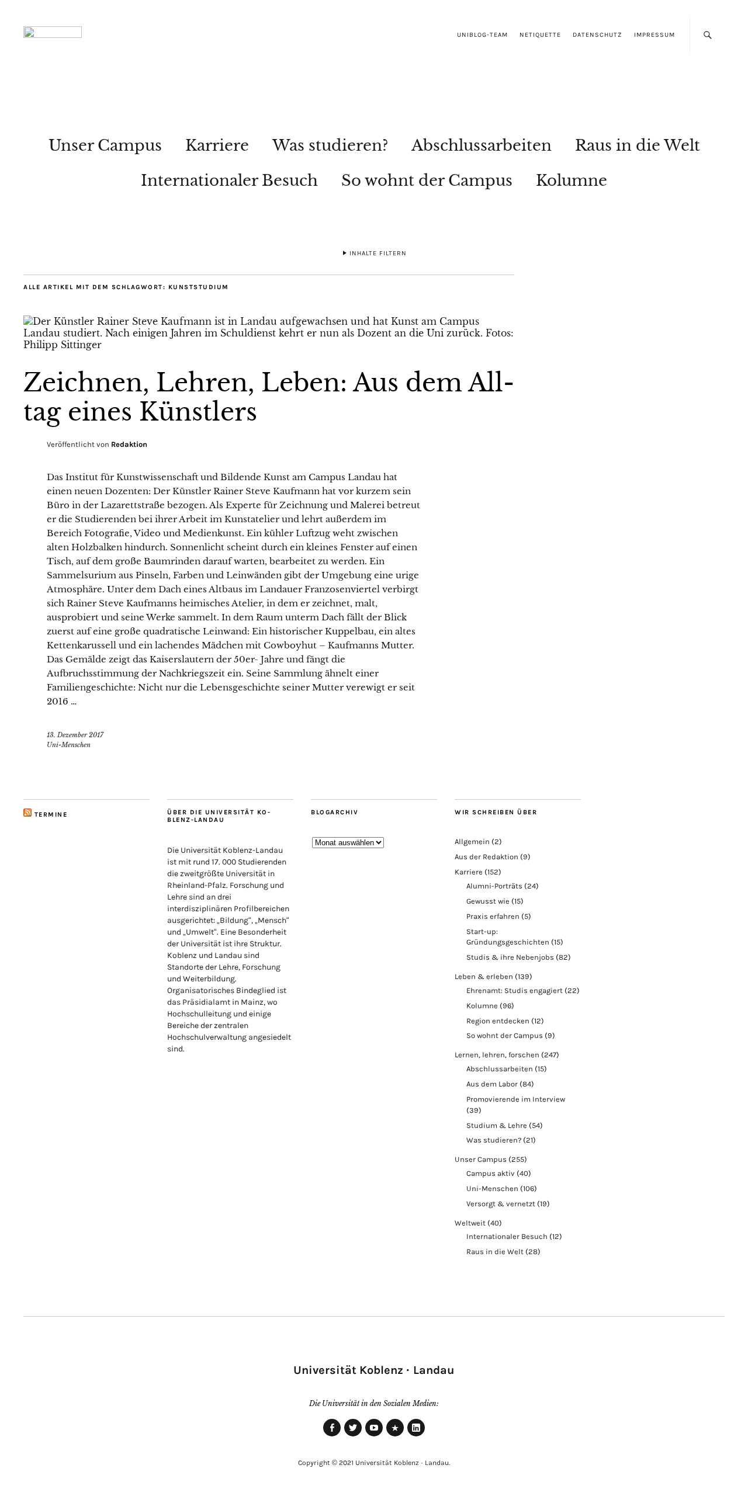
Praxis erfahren (493, 916)
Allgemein (472, 841)
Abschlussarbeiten (481, 145)
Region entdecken (497, 1020)
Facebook (332, 1435)
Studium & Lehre (496, 1125)
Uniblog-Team (482, 35)
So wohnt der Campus (426, 180)
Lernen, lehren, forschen (497, 1054)
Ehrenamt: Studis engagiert (514, 990)
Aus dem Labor (492, 1083)
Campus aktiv (490, 1173)
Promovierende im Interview (515, 1099)
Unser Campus (105, 145)
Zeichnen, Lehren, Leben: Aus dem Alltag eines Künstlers (268, 397)
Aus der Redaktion (486, 856)
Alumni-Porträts (494, 885)
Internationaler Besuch (229, 180)
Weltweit (470, 1223)
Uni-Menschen (69, 745)
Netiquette (540, 35)
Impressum (654, 35)
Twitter (353, 1435)
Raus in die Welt (637, 145)
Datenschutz (597, 35)
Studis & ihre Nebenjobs (510, 957)
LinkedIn (416, 1435)
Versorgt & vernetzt (500, 1203)
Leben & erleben (484, 976)
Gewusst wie (488, 901)
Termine (51, 814)
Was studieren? (330, 145)
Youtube (374, 1435)
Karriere (217, 145)
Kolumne (571, 180)
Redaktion (129, 444)
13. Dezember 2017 (75, 735)
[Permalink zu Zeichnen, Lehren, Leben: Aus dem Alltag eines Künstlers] (268, 344)
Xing (395, 1435)
